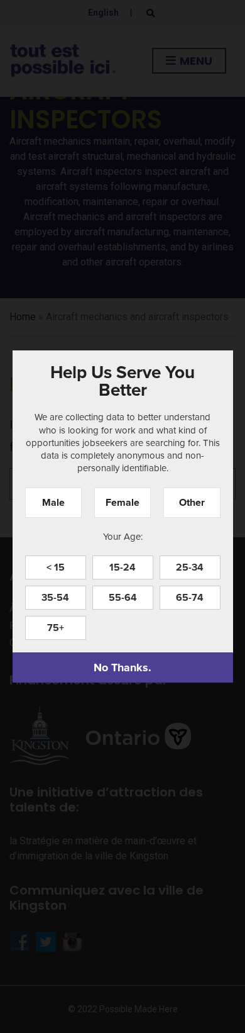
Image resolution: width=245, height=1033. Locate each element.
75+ (55, 627)
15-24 (122, 567)
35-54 (55, 597)
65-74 (190, 597)
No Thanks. (122, 667)
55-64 (123, 597)
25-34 (190, 567)
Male (53, 502)
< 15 (55, 567)
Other (192, 502)
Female (122, 502)
